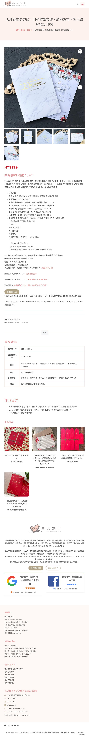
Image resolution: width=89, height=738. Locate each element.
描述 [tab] (44, 332)
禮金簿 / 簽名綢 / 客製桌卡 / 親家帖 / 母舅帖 (20, 651)
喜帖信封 (21, 556)
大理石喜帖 (30, 279)
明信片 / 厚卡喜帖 (10, 628)
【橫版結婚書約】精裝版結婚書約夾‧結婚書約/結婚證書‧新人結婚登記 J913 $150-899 (44, 459)
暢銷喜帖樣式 (9, 617)
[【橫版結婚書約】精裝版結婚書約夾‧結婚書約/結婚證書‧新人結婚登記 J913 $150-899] (44, 439)
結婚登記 (18, 322)
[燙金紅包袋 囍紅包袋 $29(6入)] (16, 439)
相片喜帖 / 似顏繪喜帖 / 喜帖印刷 (16, 630)
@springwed (11, 705)
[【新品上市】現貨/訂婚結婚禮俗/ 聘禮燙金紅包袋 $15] (72, 439)
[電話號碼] (15, 725)
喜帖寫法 (29, 556)
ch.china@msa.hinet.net (16, 708)
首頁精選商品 (50, 467)
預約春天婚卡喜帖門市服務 (13, 669)
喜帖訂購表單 (36, 568)
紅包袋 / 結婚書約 (14, 319)
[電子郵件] (18, 725)
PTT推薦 (11, 551)
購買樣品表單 (9, 675)
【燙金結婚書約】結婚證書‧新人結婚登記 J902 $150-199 (16, 503)
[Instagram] (12, 725)
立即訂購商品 (12, 292)
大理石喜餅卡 (42, 279)
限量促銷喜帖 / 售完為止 (13, 633)
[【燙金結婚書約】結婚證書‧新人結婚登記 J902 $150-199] (16, 484)
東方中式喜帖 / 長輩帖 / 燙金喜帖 (16, 622)
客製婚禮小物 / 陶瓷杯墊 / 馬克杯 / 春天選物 (20, 648)
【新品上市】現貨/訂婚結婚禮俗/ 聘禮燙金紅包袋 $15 (72, 457)
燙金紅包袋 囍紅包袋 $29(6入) (16, 457)
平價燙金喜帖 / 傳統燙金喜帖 (14, 625)
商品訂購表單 (9, 677)
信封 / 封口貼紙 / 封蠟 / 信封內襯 (16, 657)
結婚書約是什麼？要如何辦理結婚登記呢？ (31, 285)
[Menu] (82, 4)
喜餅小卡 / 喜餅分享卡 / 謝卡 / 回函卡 (17, 654)
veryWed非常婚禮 (29, 551)
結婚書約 (11, 322)
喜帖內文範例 (9, 683)
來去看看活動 (47, 268)
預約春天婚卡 (53, 568)
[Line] (8, 725)
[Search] (77, 4)
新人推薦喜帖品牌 (28, 592)
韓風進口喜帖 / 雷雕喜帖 (13, 619)
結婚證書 (25, 322)
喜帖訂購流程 (9, 680)
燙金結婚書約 (31, 274)
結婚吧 (18, 551)
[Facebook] (5, 725)
